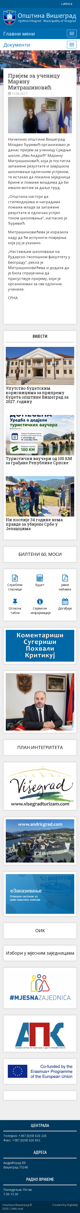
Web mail (17, 1209)
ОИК (40, 931)
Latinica (66, 4)
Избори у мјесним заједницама (40, 953)
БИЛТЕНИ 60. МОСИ (40, 554)
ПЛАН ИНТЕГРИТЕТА (40, 747)
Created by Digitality (65, 1205)
